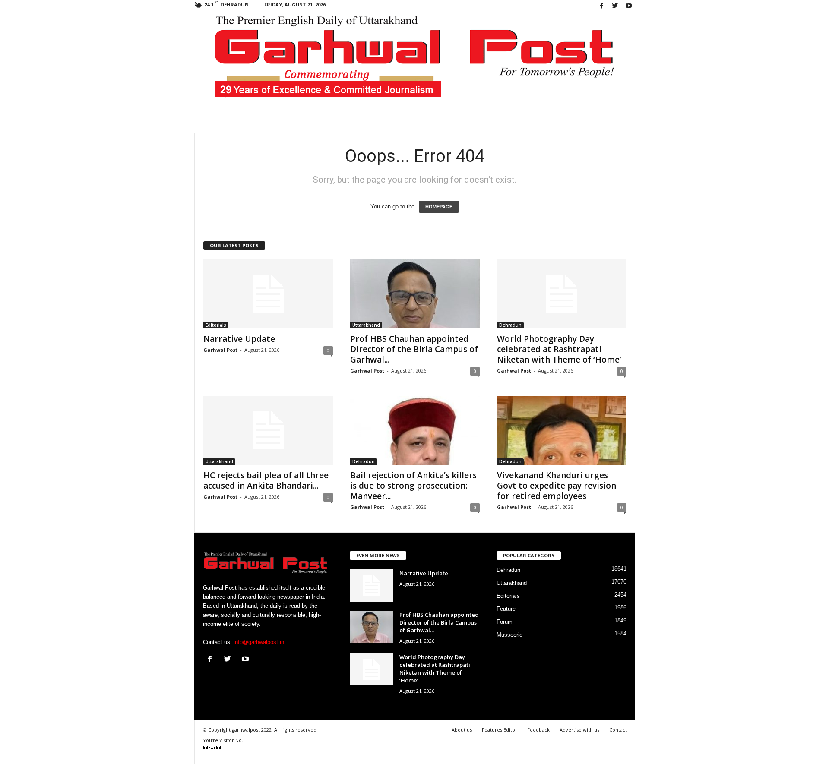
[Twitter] (615, 6)
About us (462, 729)
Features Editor (499, 729)
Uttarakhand (366, 325)
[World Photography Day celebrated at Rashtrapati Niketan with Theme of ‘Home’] (561, 293)
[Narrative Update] (268, 293)
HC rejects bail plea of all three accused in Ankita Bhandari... (266, 480)
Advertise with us (579, 729)
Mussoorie (509, 634)
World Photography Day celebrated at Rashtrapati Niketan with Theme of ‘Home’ (559, 349)
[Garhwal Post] (414, 62)
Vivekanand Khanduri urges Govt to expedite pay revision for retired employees (556, 486)
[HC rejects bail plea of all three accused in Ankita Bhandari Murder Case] (268, 430)
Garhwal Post (220, 350)
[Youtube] (628, 6)
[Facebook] (602, 6)
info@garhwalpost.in (259, 642)
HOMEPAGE (438, 206)
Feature (506, 609)
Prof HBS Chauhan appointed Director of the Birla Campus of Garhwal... (414, 349)
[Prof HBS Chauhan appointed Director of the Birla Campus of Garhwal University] (415, 293)
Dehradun (510, 325)
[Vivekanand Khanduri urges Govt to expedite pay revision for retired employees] (561, 430)
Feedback (538, 729)
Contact (618, 729)
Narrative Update (239, 338)
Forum (505, 622)
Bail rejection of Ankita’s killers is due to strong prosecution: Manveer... (413, 486)
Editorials (216, 325)
